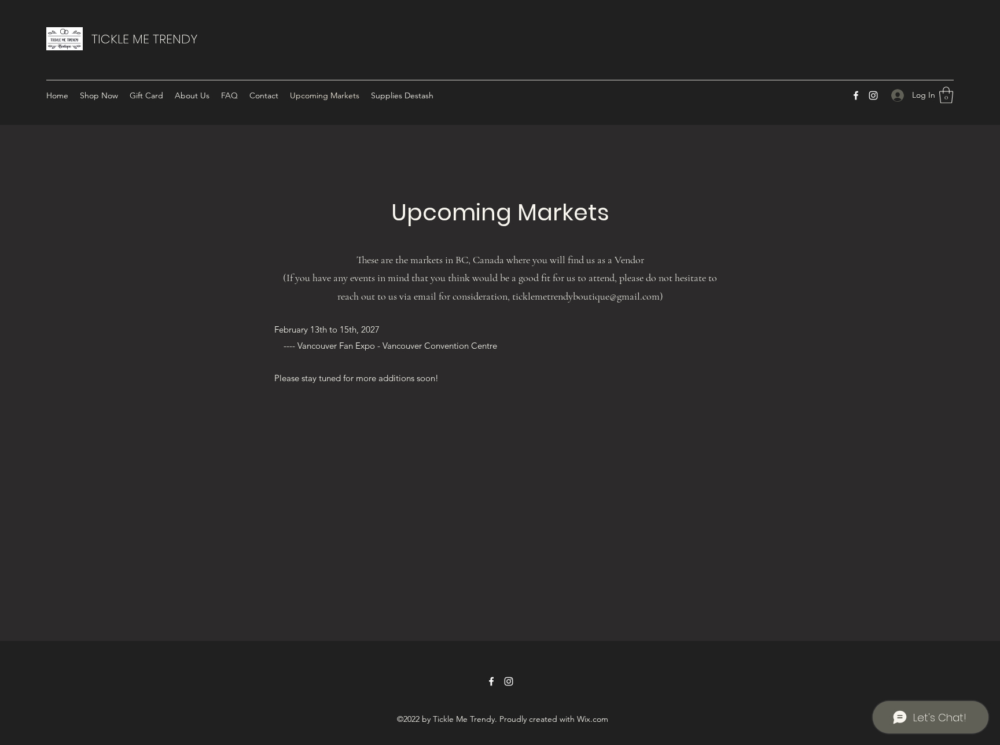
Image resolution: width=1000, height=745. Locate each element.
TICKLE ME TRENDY (144, 39)
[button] (946, 95)
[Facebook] (856, 95)
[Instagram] (873, 95)
